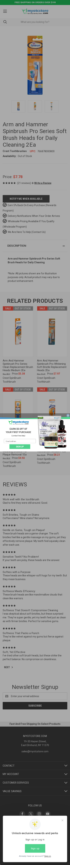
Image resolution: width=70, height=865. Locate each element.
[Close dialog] (68, 415)
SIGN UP (20, 446)
